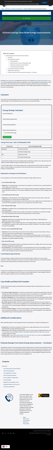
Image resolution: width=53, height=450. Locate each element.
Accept (44, 2)
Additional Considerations (14, 70)
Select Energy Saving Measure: (9, 130)
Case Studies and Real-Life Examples (16, 68)
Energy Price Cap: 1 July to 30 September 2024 (20, 63)
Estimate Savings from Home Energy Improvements (17, 55)
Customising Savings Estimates (17, 66)
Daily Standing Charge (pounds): (10, 119)
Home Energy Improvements (9, 375)
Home (24, 417)
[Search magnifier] (49, 13)
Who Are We (26, 418)
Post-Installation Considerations (10, 377)
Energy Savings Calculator (14, 59)
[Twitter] (5, 433)
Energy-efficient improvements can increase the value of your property (25, 335)
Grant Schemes (26, 420)
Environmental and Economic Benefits (11, 368)
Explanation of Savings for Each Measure (19, 64)
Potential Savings (14, 61)
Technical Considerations (9, 386)
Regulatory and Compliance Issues (11, 382)
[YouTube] (11, 433)
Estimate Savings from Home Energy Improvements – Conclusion (22, 72)
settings (37, 3)
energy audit (20, 259)
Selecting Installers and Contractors (11, 384)
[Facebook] (3, 433)
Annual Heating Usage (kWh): (9, 124)
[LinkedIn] (13, 433)
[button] (26, 18)
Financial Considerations (8, 370)
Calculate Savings (7, 137)
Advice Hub (4, 366)
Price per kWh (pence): (8, 113)
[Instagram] (8, 433)
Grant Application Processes (9, 373)
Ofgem (39, 160)
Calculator (10, 57)
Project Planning (7, 380)
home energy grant (10, 80)
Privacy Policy (26, 423)
